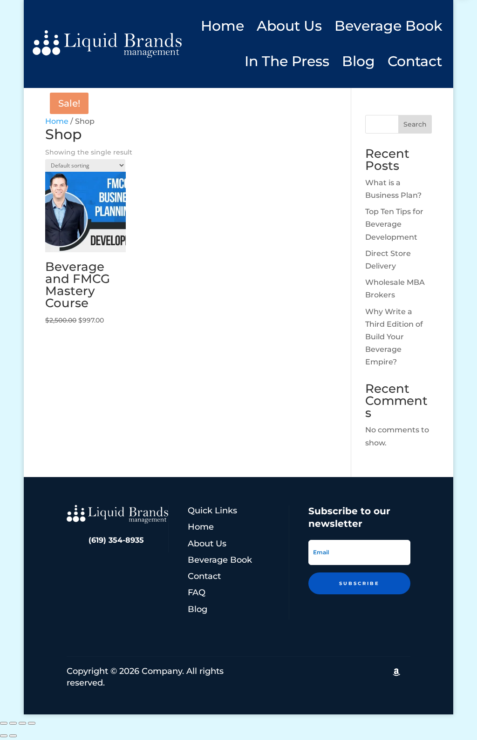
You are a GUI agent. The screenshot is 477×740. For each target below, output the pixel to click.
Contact (415, 61)
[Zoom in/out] (3, 723)
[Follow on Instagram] (355, 672)
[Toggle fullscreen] (13, 723)
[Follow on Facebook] (376, 672)
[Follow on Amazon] (396, 672)
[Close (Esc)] (31, 723)
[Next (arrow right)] (13, 735)
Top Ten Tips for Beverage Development (394, 224)
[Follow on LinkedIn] (314, 672)
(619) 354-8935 (116, 540)
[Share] (22, 723)
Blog (358, 61)
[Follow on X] (335, 672)
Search (415, 124)
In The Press (287, 61)
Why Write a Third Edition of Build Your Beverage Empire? (394, 337)
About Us (289, 25)
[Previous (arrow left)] (3, 735)
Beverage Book (388, 25)
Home (222, 25)
